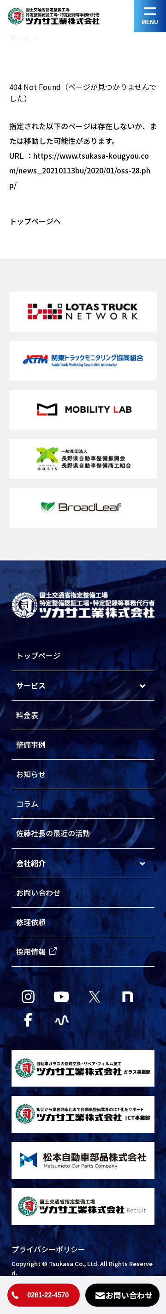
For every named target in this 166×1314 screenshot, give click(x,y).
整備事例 (31, 744)
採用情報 (31, 951)
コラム (27, 803)
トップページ (38, 655)
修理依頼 (31, 922)
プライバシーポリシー (48, 1249)
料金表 (27, 714)
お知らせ (31, 773)
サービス (31, 685)
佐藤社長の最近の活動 (53, 832)
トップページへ (35, 220)
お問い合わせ (38, 892)
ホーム (19, 37)
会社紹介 (31, 862)
